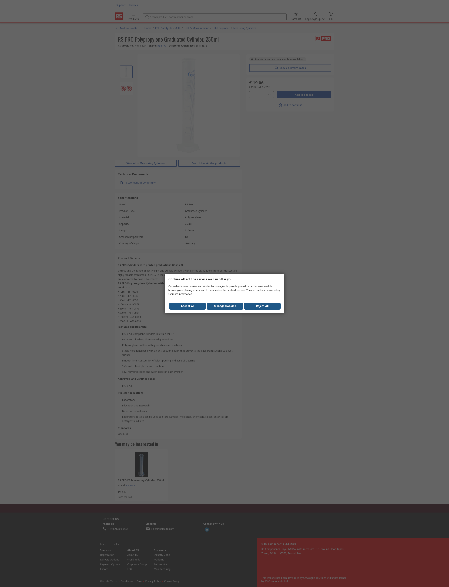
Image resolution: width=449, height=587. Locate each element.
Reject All (262, 306)
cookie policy (273, 290)
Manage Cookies (225, 306)
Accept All (187, 306)
